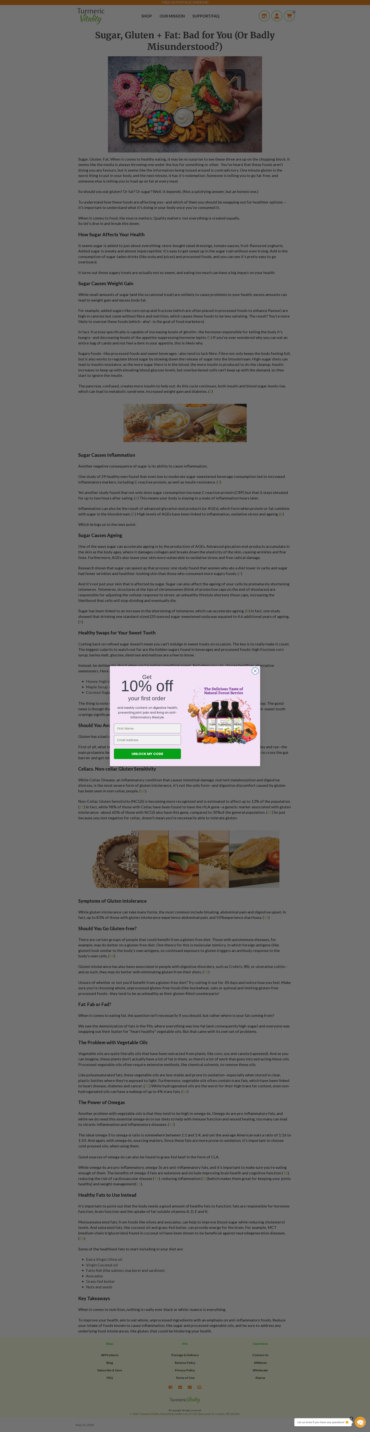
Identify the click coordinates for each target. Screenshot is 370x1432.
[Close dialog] (255, 671)
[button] (360, 1422)
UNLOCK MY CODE (147, 753)
